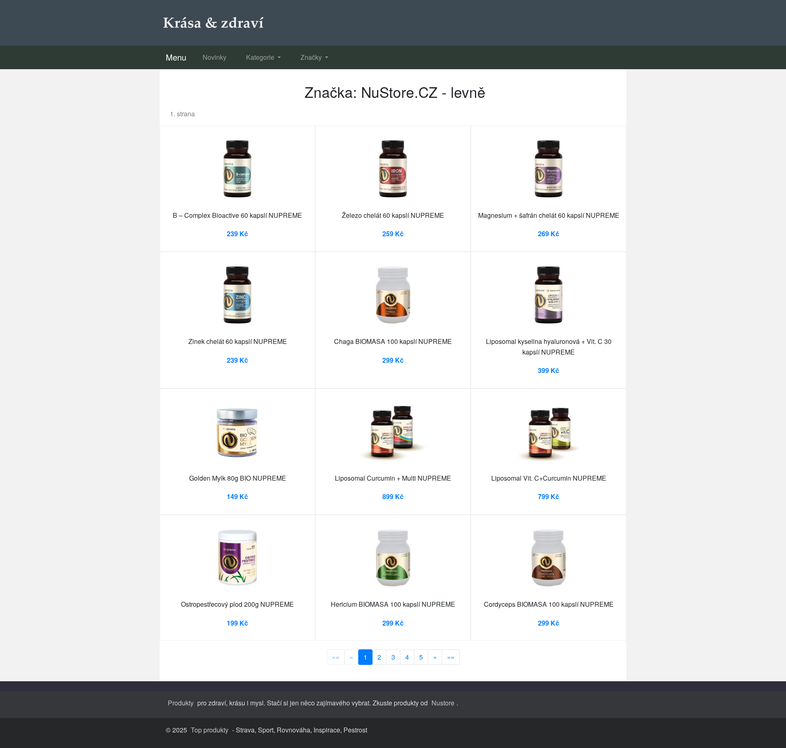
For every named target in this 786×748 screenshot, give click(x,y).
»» (450, 657)
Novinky (214, 57)
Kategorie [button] (261, 57)
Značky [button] (311, 57)
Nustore (442, 702)
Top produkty (209, 729)
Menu (176, 57)
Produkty (181, 702)
